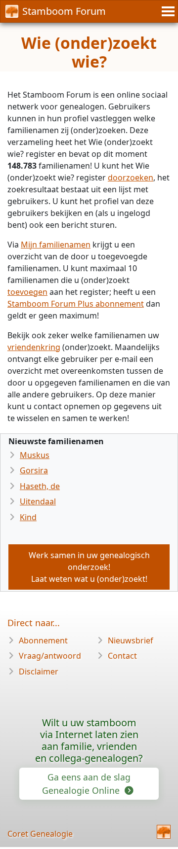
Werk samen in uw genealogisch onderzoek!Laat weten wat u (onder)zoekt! (89, 567)
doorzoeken (130, 177)
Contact (122, 655)
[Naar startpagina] (164, 832)
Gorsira (34, 470)
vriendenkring (33, 347)
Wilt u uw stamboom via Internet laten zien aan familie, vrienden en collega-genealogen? (89, 740)
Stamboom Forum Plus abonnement (75, 303)
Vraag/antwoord (50, 655)
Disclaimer (38, 671)
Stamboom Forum (64, 11)
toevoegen (27, 291)
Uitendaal (38, 501)
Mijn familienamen (55, 244)
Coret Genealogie (40, 833)
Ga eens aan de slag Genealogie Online (86, 783)
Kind (28, 517)
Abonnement (43, 640)
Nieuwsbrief (130, 640)
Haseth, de (40, 486)
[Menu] (167, 11)
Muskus (34, 455)
